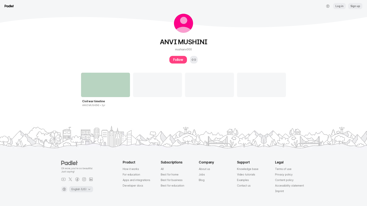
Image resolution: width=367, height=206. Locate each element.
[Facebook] (77, 179)
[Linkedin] (91, 179)
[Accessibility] (64, 189)
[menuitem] (328, 6)
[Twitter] (70, 179)
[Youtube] (63, 179)
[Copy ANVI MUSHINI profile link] (194, 60)
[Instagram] (84, 179)
